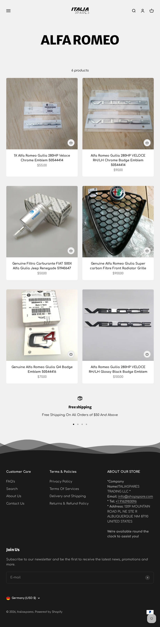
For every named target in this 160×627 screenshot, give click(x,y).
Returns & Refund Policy (69, 503)
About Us (13, 496)
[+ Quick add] (71, 142)
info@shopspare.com (135, 496)
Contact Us (15, 503)
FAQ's (10, 481)
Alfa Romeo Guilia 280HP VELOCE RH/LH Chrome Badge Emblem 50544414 (118, 160)
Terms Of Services (64, 489)
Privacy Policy (61, 481)
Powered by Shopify (48, 611)
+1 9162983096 (126, 501)
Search (12, 489)
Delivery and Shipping (68, 496)
